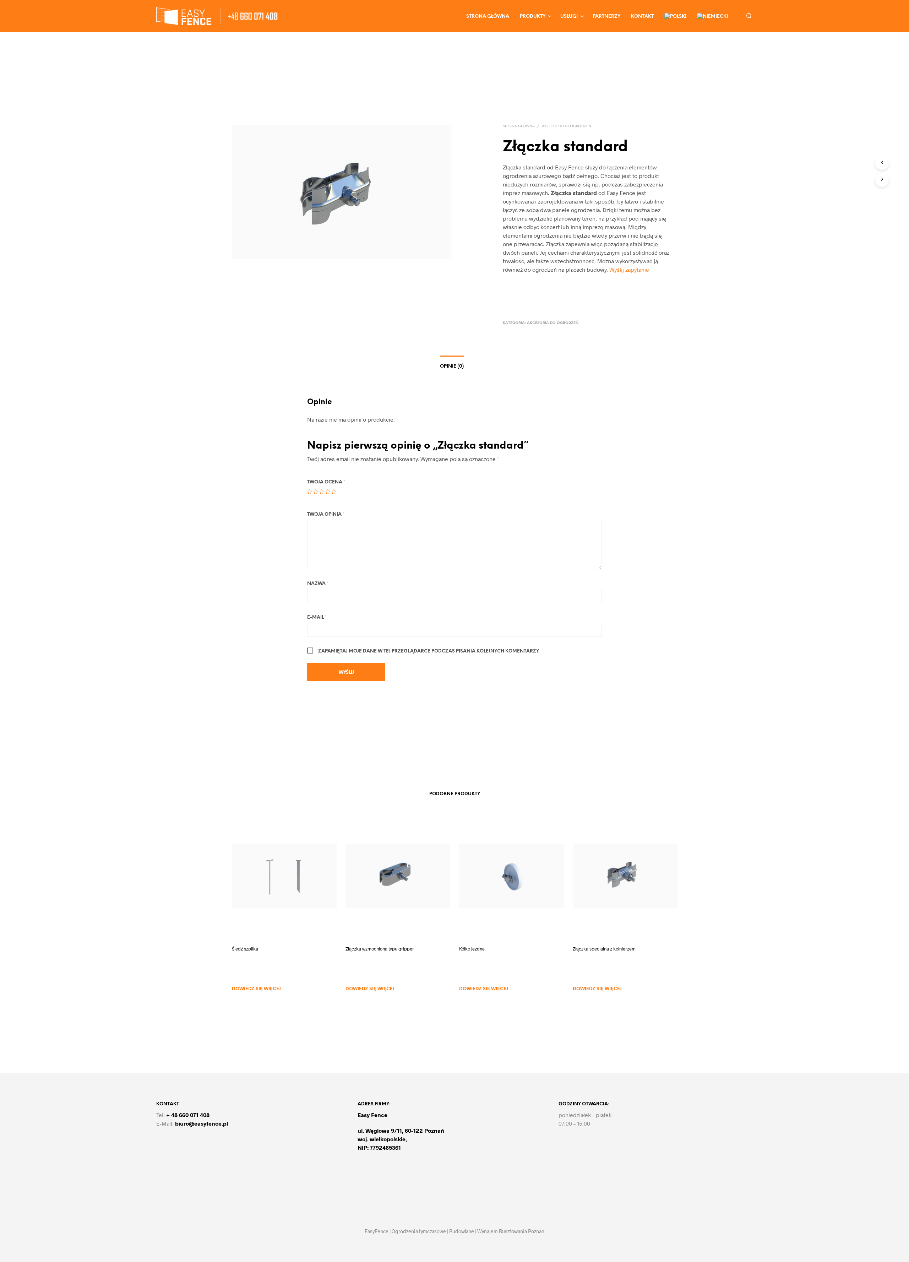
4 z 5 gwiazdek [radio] (327, 491)
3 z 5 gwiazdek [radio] (321, 491)
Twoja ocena (326, 482)
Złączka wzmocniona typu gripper (379, 949)
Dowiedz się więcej (256, 989)
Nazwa (317, 583)
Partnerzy (606, 16)
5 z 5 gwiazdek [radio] (333, 491)
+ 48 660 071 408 (187, 1114)
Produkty (532, 16)
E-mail (317, 617)
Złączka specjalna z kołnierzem (604, 949)
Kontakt (642, 16)
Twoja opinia (325, 514)
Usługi (569, 16)
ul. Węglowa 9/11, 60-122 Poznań (401, 1130)
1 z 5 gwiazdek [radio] (309, 491)
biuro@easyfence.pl (201, 1123)
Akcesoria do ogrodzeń (566, 126)
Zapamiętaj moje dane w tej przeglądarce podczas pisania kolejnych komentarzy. (428, 651)
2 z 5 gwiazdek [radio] (315, 491)
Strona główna (487, 16)
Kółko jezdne (472, 949)
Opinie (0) (452, 366)
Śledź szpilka (245, 949)
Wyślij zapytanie (629, 269)
